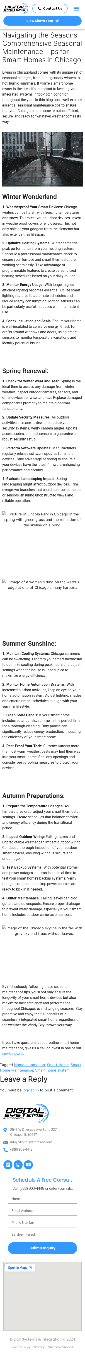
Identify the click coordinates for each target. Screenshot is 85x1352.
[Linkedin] (7, 1164)
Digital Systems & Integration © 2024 (42, 1339)
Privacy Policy (21, 1347)
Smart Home (58, 1064)
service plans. (13, 1053)
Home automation (29, 1064)
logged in (31, 1090)
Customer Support (60, 1347)
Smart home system (52, 1070)
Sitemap (39, 1347)
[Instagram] (18, 1164)
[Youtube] (28, 1164)
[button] (76, 8)
